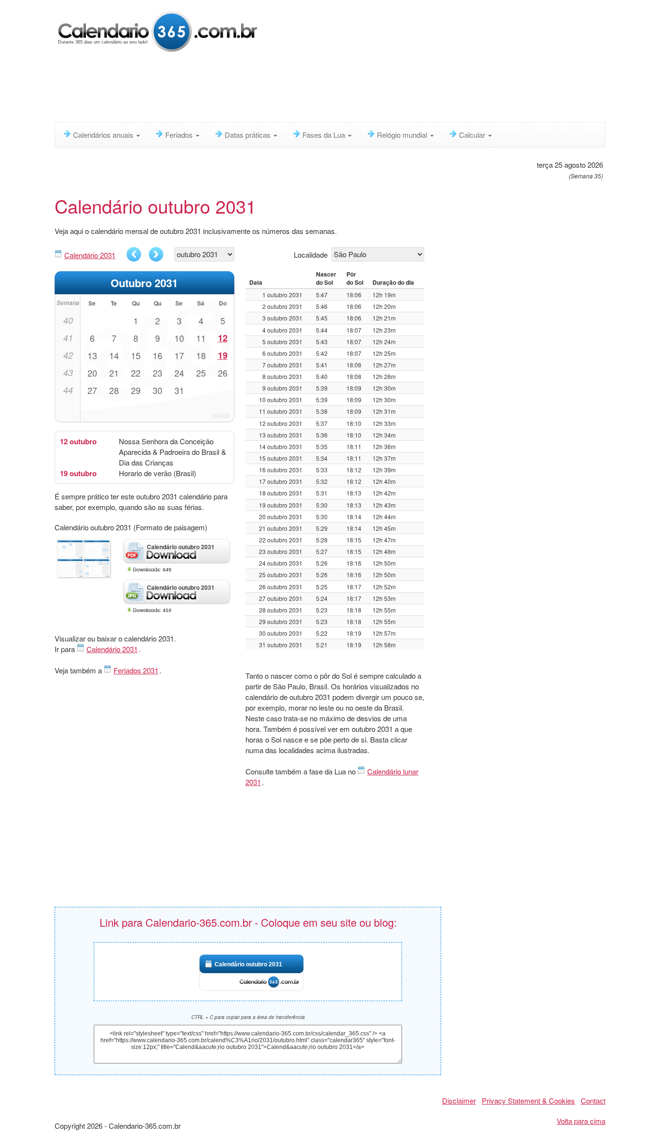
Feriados (180, 135)
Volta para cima (581, 1121)
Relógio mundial (403, 135)
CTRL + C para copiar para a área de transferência (248, 1017)
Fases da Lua (324, 135)
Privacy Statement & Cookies (528, 1100)
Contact (593, 1100)
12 (223, 338)
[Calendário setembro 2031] (134, 254)
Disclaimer (459, 1100)
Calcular (473, 135)
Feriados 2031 (136, 670)
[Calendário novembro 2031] (156, 254)
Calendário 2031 (89, 255)
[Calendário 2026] (158, 30)
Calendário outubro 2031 (248, 964)
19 (223, 355)
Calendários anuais (104, 135)
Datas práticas (249, 135)
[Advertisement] (289, 89)
